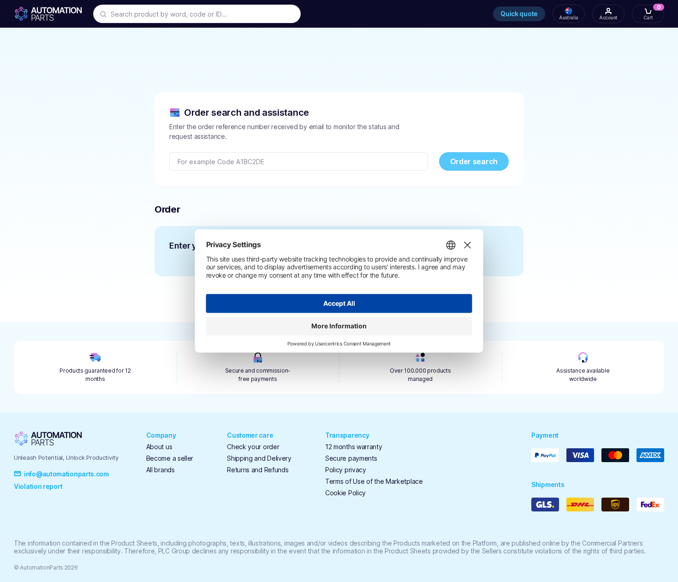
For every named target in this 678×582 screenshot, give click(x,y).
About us (159, 447)
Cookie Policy (345, 493)
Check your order (253, 447)
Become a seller (170, 458)
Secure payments (351, 458)
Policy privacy (345, 470)
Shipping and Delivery (259, 458)
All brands (160, 470)
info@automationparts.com (66, 474)
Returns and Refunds (257, 470)
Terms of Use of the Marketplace (374, 481)
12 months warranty (353, 447)
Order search (474, 161)
